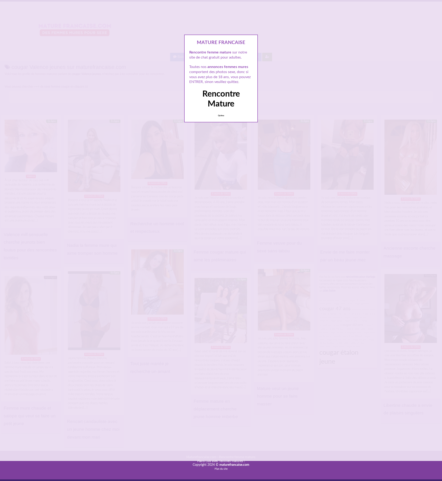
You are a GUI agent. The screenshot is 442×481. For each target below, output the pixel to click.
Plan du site (221, 469)
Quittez (221, 116)
